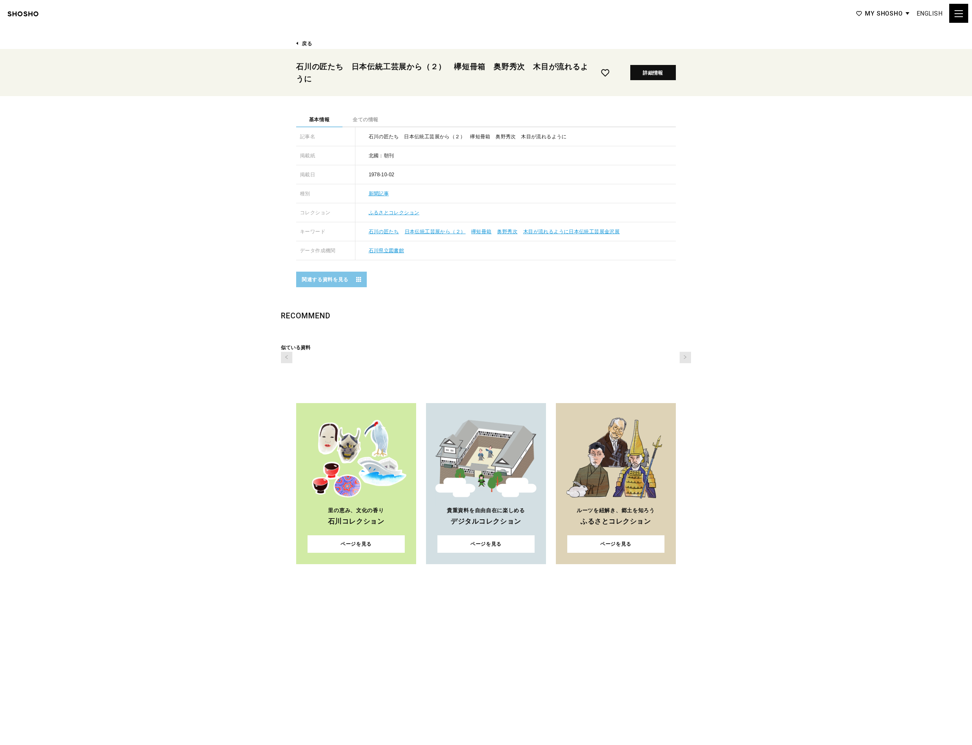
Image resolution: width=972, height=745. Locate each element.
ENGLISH (929, 13)
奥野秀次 (507, 231)
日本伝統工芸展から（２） (435, 231)
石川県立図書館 (386, 250)
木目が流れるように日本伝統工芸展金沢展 (571, 231)
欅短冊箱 (481, 231)
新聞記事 (379, 193)
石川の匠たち (384, 231)
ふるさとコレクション (394, 212)
